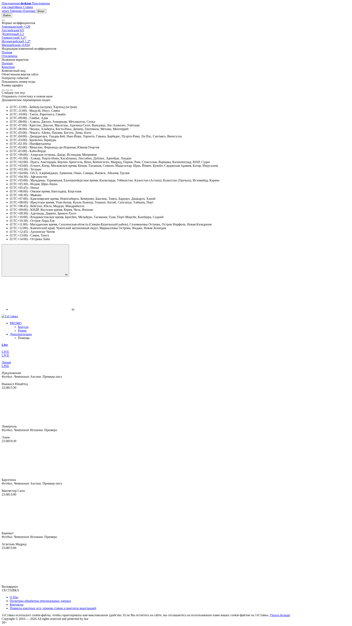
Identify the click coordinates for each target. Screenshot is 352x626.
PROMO (16, 323)
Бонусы (23, 327)
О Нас (14, 597)
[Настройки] (3, 20)
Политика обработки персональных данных (40, 601)
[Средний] (7, 90)
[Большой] (11, 90)
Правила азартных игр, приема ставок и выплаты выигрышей (53, 608)
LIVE (5, 355)
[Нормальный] (3, 90)
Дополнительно (21, 334)
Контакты (16, 604)
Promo (22, 330)
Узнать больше (280, 615)
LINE (5, 366)
